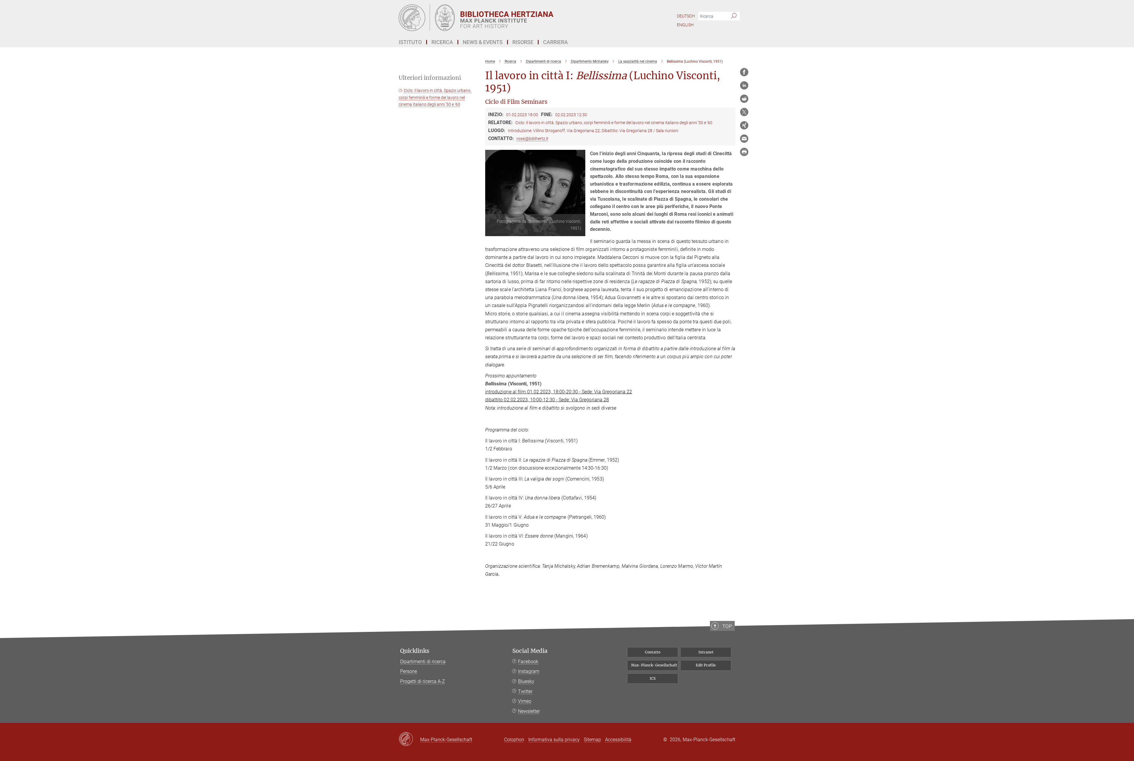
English (685, 24)
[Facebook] (744, 72)
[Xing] (744, 125)
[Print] (744, 151)
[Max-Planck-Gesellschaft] (409, 739)
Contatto (652, 652)
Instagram (528, 671)
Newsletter (529, 711)
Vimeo (524, 701)
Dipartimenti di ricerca (423, 661)
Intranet (705, 652)
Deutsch (686, 16)
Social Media (530, 651)
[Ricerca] (734, 16)
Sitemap (592, 739)
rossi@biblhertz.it (532, 138)
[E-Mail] (744, 138)
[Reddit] (744, 98)
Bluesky (526, 681)
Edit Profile (706, 665)
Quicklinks (414, 651)
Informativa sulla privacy (554, 739)
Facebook (528, 661)
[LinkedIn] (744, 85)
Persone (408, 671)
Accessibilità (618, 739)
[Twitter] (744, 112)
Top (727, 626)
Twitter (525, 691)
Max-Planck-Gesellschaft (654, 665)
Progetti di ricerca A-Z (422, 681)
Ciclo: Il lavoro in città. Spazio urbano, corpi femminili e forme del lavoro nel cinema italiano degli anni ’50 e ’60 (435, 97)
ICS (653, 678)
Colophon (514, 739)
